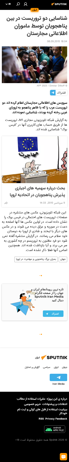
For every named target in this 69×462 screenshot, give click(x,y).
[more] (6, 203)
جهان (63, 259)
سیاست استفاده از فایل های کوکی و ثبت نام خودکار (42, 411)
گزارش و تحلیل (32, 367)
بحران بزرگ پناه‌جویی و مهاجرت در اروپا (36, 259)
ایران (56, 367)
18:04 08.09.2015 (57, 41)
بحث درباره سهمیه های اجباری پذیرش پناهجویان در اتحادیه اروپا (37, 191)
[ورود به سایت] (25, 4)
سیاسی (46, 367)
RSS (41, 418)
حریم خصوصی (32, 404)
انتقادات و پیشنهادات (54, 404)
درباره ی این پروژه (57, 398)
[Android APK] (54, 429)
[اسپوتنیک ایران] (59, 6)
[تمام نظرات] (63, 456)
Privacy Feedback (56, 419)
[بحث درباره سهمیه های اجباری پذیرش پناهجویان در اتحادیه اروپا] (34, 159)
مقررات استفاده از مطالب (31, 398)
